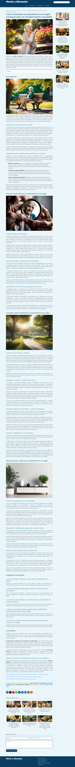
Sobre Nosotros (40, 5)
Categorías (31, 5)
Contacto (47, 5)
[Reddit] (31, 692)
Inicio (27, 5)
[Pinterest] (13, 692)
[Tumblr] (19, 692)
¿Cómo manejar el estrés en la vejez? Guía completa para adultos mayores (24, 676)
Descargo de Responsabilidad (44, 762)
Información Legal (41, 758)
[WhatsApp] (16, 692)
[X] (10, 692)
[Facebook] (7, 692)
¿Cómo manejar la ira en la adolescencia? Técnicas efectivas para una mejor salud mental (27, 674)
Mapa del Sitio (40, 764)
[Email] (28, 692)
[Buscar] (69, 2)
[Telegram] (25, 692)
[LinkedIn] (22, 692)
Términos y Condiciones (42, 760)
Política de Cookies (42, 761)
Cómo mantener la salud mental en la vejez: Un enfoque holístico (21, 679)
